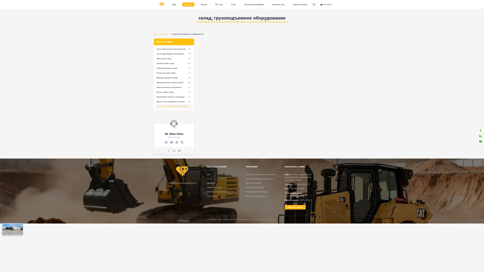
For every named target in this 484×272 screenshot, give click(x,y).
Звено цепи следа (253, 183)
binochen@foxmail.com (294, 196)
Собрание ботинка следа (256, 192)
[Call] (166, 142)
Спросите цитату (300, 4)
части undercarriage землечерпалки (260, 174)
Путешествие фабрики (254, 4)
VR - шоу (219, 4)
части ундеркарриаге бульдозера (259, 179)
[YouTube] (480, 141)
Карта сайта (212, 196)
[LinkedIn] (480, 136)
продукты (164, 34)
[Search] (313, 4)
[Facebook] (169, 150)
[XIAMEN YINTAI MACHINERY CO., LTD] (162, 4)
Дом (174, 4)
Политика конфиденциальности (220, 192)
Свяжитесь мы (278, 4)
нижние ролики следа (255, 187)
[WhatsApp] (176, 142)
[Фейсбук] (480, 130)
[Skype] (182, 142)
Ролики (204, 4)
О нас (233, 4)
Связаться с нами (214, 187)
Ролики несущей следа (255, 196)
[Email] (171, 142)
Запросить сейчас (295, 207)
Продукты (188, 4)
